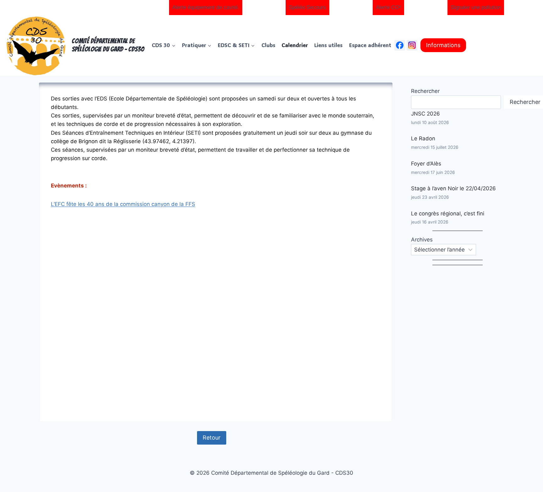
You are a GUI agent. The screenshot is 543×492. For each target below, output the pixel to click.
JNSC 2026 (425, 114)
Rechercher (425, 91)
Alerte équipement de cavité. (205, 7)
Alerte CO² (388, 7)
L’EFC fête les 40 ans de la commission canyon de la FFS (123, 204)
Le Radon (423, 138)
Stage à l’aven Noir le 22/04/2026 (453, 188)
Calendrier (295, 44)
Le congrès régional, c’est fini (447, 213)
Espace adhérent (370, 44)
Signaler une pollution (476, 7)
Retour (212, 437)
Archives (422, 239)
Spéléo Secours (307, 7)
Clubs (268, 44)
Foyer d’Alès (426, 163)
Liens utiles (328, 44)
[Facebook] (399, 45)
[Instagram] (412, 45)
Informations (443, 45)
